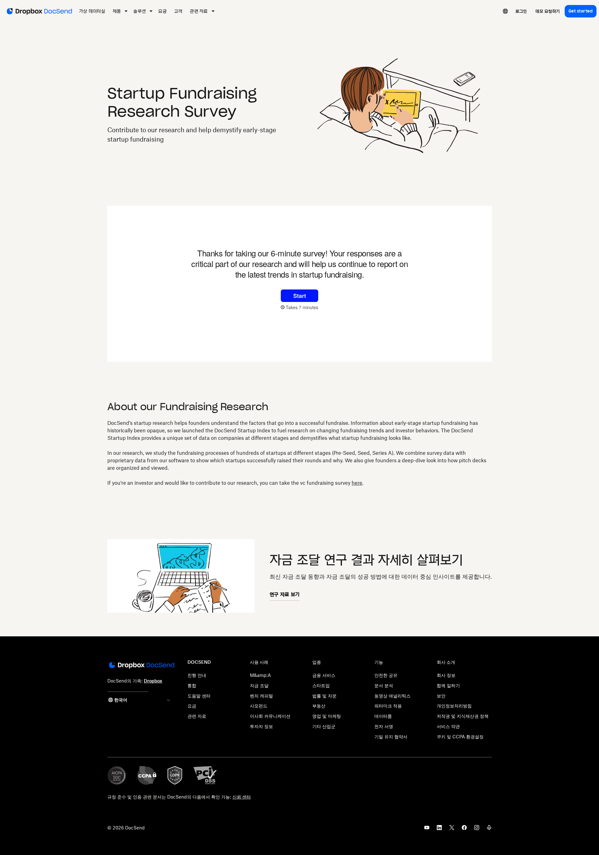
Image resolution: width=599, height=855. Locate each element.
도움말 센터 (199, 695)
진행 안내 (196, 675)
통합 (191, 685)
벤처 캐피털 (261, 695)
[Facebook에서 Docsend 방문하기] (464, 829)
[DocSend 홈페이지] (141, 666)
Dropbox (153, 680)
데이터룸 (383, 716)
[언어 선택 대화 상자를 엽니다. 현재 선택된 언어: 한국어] (505, 11)
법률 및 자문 (324, 695)
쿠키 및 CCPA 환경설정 (460, 736)
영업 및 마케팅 (326, 716)
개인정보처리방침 (454, 705)
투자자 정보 (261, 726)
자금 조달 (259, 685)
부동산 (318, 705)
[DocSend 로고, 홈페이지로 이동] (38, 11)
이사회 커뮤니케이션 (270, 716)
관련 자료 (196, 716)
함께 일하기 (448, 685)
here (357, 483)
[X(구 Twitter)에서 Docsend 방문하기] (451, 829)
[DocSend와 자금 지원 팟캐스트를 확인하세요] (489, 829)
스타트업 (321, 685)
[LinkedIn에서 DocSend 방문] (439, 829)
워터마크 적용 (388, 705)
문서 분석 (383, 685)
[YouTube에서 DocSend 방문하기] (426, 829)
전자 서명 (383, 726)
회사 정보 (446, 675)
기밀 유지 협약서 (390, 736)
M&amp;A (260, 675)
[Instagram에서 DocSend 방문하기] (476, 829)
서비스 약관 (448, 726)
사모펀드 (258, 705)
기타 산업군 (323, 726)
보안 (441, 695)
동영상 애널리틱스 (392, 695)
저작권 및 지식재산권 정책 (463, 716)
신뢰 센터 (241, 796)
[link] (521, 11)
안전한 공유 (385, 675)
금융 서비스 (323, 675)
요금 (191, 705)
